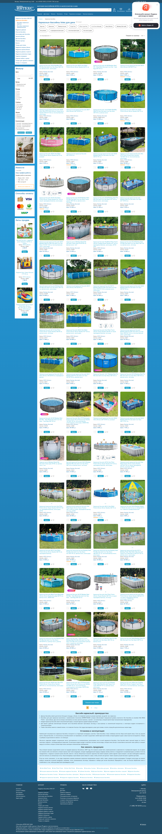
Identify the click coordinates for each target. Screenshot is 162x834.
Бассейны (80, 768)
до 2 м (18, 99)
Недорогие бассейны (134, 774)
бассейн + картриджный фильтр (24, 123)
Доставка (46, 14)
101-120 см (19, 104)
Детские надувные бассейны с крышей (116, 771)
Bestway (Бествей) (21, 84)
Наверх (143, 824)
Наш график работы (23, 173)
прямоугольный (21, 117)
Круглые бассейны (86, 774)
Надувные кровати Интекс (23, 49)
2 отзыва (24, 282)
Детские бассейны (21, 38)
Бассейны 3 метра (90, 768)
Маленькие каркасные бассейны (117, 774)
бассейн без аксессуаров (23, 129)
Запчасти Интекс (20, 36)
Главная (39, 14)
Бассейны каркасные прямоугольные (23, 26)
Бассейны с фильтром (117, 768)
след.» (96, 708)
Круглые (42, 26)
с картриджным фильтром (57, 30)
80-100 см (19, 107)
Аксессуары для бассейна (23, 34)
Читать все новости (24, 186)
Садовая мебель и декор (22, 58)
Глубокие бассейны (84, 771)
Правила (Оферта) (65, 792)
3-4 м (18, 93)
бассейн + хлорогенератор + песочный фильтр (23, 127)
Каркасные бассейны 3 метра (49, 774)
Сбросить (28, 132)
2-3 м (18, 91)
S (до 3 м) (72, 26)
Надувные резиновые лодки (23, 54)
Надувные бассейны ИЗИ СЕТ (24, 18)
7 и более (19, 97)
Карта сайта (19, 798)
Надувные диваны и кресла (23, 52)
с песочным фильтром (73, 30)
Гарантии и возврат (75, 14)
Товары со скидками (21, 63)
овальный (19, 116)
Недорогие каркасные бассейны (50, 777)
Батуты (18, 43)
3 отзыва (24, 250)
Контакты (60, 14)
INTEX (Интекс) (20, 86)
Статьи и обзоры (20, 790)
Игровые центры (20, 41)
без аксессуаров (87, 30)
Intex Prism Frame (58, 768)
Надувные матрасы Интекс (23, 47)
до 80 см (19, 109)
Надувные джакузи (21, 30)
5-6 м (18, 96)
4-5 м (18, 94)
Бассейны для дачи (103, 768)
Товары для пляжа (21, 45)
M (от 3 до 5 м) (83, 26)
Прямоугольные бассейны (102, 777)
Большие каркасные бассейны (49, 771)
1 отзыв (46, 76)
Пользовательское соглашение (68, 796)
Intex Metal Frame (46, 768)
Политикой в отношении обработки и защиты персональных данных (89, 828)
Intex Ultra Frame (70, 768)
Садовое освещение (21, 56)
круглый (19, 114)
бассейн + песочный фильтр (24, 125)
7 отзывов (127, 76)
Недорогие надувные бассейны (70, 777)
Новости (20, 167)
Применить (21, 132)
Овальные (51, 26)
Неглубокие (43, 30)
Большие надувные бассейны (68, 771)
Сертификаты (20, 794)
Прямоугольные (62, 26)
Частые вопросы (88, 14)
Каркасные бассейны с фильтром (69, 774)
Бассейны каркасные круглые (23, 23)
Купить (25, 252)
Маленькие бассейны (99, 774)
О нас (66, 14)
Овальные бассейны (87, 777)
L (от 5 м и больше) (96, 26)
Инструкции (19, 792)
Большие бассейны (131, 768)
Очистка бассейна (20, 32)
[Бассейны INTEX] (25, 8)
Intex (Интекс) (109, 26)
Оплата (53, 14)
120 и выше (20, 106)
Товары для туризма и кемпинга (24, 60)
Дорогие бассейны (134, 771)
